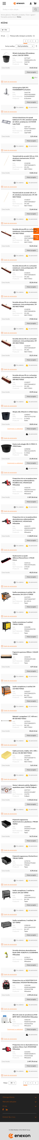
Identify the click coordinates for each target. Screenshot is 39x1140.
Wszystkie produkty (18, 15)
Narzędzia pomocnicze (8, 17)
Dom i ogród (30, 15)
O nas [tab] (5, 1106)
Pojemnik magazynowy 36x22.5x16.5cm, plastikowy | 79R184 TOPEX (25, 822)
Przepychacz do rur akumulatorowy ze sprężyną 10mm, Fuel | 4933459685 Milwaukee (25, 1047)
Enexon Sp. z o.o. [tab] (9, 1117)
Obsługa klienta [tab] (8, 1097)
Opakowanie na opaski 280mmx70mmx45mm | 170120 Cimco (23, 558)
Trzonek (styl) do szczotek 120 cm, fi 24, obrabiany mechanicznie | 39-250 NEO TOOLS (25, 195)
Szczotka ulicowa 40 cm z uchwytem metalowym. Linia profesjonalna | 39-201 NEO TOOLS (25, 341)
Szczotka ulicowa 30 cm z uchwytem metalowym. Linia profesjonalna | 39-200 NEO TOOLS (25, 377)
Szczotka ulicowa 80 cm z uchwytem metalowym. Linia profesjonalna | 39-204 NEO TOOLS (25, 231)
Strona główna (6, 15)
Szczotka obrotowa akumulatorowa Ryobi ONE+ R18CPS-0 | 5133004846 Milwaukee (25, 953)
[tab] (5, 30)
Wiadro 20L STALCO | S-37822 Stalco (25, 412)
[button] (9, 81)
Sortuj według (10, 46)
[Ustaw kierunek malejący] (36, 46)
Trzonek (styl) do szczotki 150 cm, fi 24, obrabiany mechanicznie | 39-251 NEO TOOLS (25, 158)
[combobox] (19, 9)
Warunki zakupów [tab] (9, 1102)
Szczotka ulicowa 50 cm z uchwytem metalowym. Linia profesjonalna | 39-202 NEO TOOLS (25, 304)
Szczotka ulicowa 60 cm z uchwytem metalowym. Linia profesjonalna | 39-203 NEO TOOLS (25, 268)
